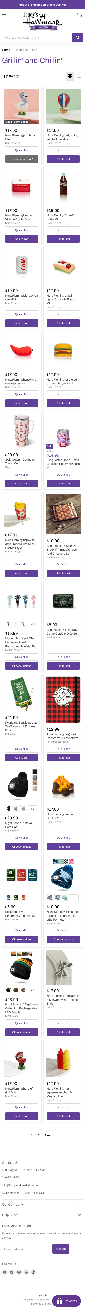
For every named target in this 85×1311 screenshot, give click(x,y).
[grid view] (70, 76)
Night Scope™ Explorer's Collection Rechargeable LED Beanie (21, 1008)
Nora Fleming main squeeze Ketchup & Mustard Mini (59, 1092)
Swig (7, 467)
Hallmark (10, 734)
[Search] (77, 37)
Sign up (61, 1248)
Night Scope (12, 830)
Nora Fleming (12, 143)
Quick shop (22, 150)
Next (48, 1135)
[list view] (78, 76)
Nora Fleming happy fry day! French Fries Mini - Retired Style (20, 543)
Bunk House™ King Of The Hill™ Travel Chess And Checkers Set (62, 549)
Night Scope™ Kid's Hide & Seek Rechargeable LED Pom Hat (63, 915)
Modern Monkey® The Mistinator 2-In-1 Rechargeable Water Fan (21, 642)
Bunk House (53, 557)
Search (43, 1295)
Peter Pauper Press (57, 741)
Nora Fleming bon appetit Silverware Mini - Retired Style (63, 999)
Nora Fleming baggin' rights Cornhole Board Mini (61, 299)
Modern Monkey (14, 650)
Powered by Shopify (42, 1303)
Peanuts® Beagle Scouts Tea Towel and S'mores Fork (21, 726)
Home (6, 49)
